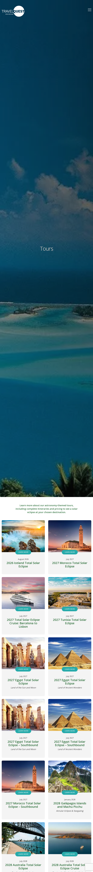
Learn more (23, 552)
